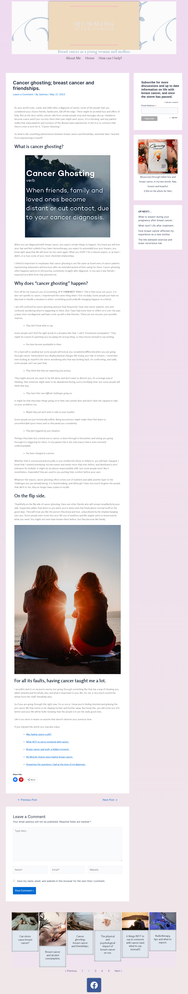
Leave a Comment (23, 94)
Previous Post (27, 800)
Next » (118, 970)
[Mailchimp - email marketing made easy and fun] (173, 117)
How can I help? (110, 58)
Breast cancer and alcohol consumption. (52, 955)
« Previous (71, 970)
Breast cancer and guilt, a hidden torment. (48, 749)
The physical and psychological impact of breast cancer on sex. (107, 944)
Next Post (110, 800)
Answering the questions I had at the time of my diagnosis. (56, 764)
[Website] (105, 870)
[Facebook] (94, 985)
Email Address (148, 105)
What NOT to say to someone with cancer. (47, 741)
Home (89, 58)
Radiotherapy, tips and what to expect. (163, 939)
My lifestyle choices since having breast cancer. (49, 756)
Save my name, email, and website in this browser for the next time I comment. (61, 881)
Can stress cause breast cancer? (25, 939)
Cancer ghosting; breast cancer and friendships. (80, 941)
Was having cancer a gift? (38, 734)
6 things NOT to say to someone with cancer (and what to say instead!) (135, 942)
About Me (73, 58)
